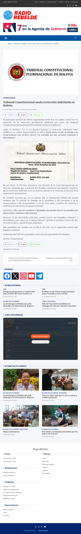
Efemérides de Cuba (10, 495)
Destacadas (51, 301)
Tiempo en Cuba (9, 486)
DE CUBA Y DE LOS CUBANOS (16, 366)
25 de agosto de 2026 (10, 296)
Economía (75, 2)
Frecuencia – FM (9, 461)
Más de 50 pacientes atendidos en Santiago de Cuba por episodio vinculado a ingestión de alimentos (60, 306)
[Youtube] (76, 5)
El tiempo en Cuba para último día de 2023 (59, 259)
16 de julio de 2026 (9, 434)
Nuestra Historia (9, 472)
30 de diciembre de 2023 (11, 109)
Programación (8, 475)
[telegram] (39, 276)
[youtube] (31, 276)
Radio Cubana (8, 510)
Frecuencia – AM (9, 458)
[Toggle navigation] (6, 38)
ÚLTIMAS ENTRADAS (13, 285)
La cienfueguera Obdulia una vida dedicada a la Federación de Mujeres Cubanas (18, 306)
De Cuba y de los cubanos (11, 301)
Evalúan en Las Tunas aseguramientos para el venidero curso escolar (58, 293)
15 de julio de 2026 (48, 437)
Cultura (61, 2)
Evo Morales (15, 249)
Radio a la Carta (8, 499)
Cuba (35, 2)
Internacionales (51, 2)
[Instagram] (70, 5)
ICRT (5, 513)
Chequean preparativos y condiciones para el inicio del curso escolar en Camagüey (19, 294)
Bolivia (9, 249)
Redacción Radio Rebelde (28, 109)
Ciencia (67, 2)
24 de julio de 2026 (48, 400)
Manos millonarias (11, 432)
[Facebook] (67, 5)
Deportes (42, 2)
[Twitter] (73, 5)
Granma (6, 516)
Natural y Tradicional (11, 490)
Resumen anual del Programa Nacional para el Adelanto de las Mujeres (23, 259)
